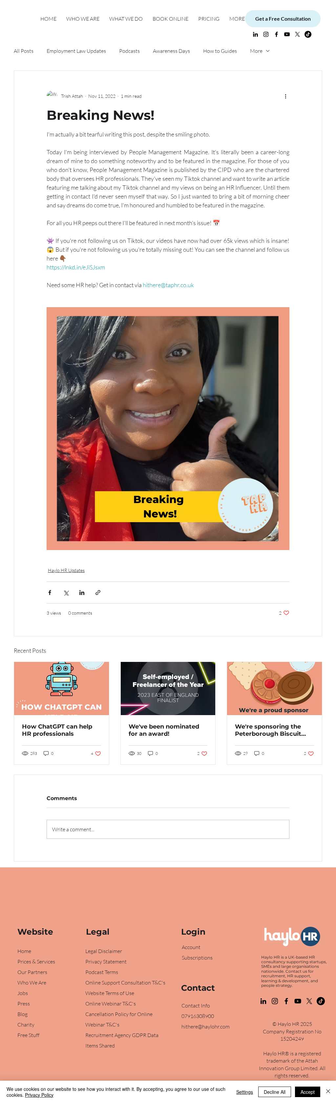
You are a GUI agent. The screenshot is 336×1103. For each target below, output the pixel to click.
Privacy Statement (106, 961)
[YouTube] (287, 34)
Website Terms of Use (109, 993)
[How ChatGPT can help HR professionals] (61, 688)
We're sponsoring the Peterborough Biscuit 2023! (268, 730)
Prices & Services (36, 961)
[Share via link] (98, 592)
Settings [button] (244, 1092)
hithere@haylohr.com (205, 1026)
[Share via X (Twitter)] (66, 592)
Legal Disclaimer (103, 951)
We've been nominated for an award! (164, 730)
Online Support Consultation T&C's (125, 982)
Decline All (274, 1092)
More (256, 51)
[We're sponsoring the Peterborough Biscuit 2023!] (274, 688)
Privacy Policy (39, 1095)
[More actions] (285, 96)
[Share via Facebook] (50, 592)
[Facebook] (286, 1001)
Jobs (22, 993)
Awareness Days (171, 51)
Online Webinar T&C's (110, 1003)
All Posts (23, 51)
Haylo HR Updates (66, 570)
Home (24, 951)
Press (23, 1003)
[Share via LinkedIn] (82, 592)
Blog (23, 1014)
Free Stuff (28, 1035)
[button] (126, 19)
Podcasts (129, 51)
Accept (308, 1092)
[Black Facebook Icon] (276, 34)
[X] (297, 34)
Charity (25, 1024)
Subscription (196, 957)
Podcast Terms (101, 972)
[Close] (328, 1092)
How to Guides (220, 51)
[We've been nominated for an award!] (168, 688)
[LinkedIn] (255, 34)
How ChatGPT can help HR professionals (57, 730)
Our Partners (32, 972)
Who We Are (31, 982)
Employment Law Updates (76, 51)
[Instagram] (265, 34)
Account (191, 947)
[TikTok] (307, 34)
